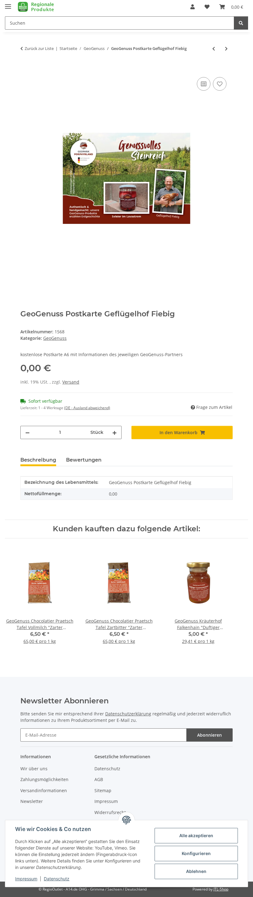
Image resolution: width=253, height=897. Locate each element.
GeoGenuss (55, 338)
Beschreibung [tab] (38, 460)
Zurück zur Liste (39, 48)
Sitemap (102, 790)
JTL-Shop (221, 889)
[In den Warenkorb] (25, 68)
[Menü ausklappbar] (8, 4)
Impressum (26, 878)
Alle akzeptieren (196, 835)
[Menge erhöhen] (114, 432)
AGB (98, 779)
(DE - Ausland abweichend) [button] (87, 407)
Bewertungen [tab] (84, 460)
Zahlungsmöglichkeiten (44, 779)
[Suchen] (241, 23)
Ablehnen (196, 871)
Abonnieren (209, 735)
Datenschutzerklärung (128, 714)
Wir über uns (34, 769)
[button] (192, 7)
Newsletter (31, 801)
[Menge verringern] (27, 432)
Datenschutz (56, 878)
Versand (70, 382)
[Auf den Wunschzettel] (219, 84)
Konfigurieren (196, 853)
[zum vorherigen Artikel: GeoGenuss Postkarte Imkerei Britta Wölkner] (213, 48)
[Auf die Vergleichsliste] (203, 84)
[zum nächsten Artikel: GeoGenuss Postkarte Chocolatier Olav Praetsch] (226, 48)
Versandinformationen (43, 790)
